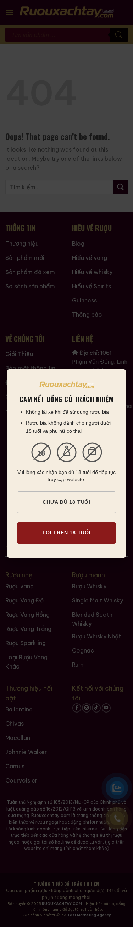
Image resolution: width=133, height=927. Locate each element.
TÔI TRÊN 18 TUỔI (66, 532)
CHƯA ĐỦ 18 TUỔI (66, 502)
